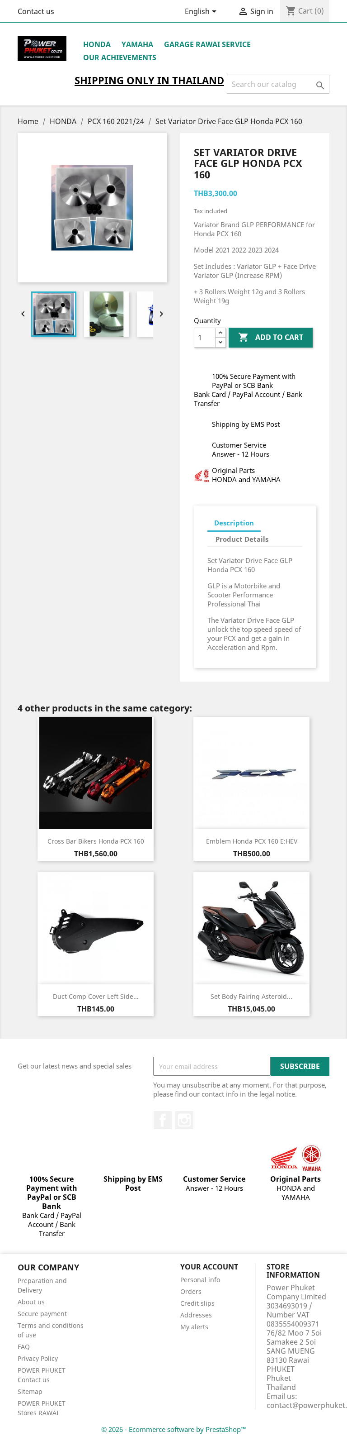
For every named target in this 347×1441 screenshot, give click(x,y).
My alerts (194, 1326)
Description (234, 522)
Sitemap (30, 1391)
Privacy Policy (38, 1358)
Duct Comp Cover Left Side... (96, 996)
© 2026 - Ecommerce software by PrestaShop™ (173, 1429)
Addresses (196, 1315)
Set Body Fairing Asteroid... (251, 996)
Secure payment (42, 1313)
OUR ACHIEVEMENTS (119, 57)
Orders (191, 1291)
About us (31, 1302)
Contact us (36, 11)
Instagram (184, 1120)
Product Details (242, 539)
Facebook (163, 1120)
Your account (209, 1267)
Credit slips (197, 1303)
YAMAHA (137, 44)
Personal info (200, 1279)
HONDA (97, 44)
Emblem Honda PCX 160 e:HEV (251, 841)
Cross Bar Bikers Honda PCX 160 (95, 841)
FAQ (24, 1346)
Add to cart (270, 337)
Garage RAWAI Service (207, 44)
